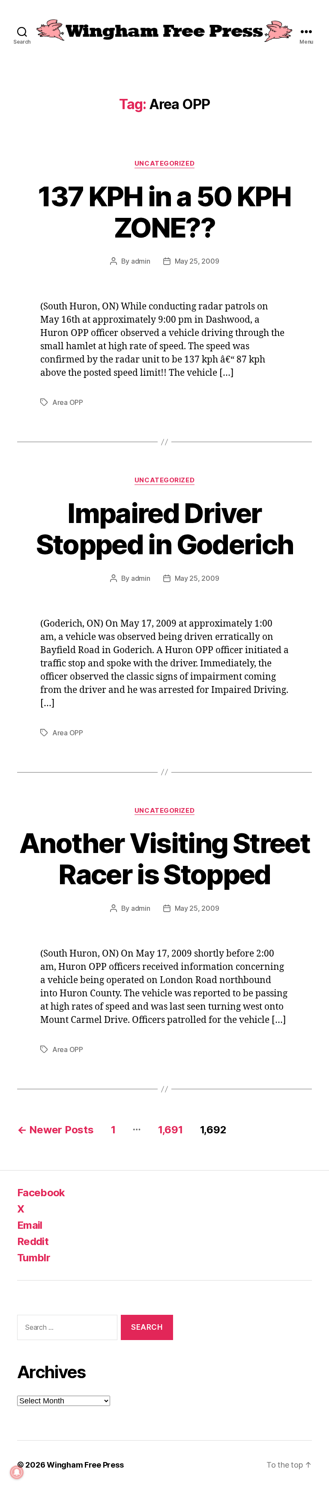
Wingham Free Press (85, 1464)
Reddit (32, 1241)
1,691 (170, 1129)
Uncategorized (164, 163)
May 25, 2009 (197, 261)
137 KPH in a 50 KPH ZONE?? (164, 212)
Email (29, 1225)
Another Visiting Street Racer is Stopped (164, 858)
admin (140, 261)
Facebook (41, 1192)
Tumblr (33, 1257)
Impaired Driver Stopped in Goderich (164, 528)
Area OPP (67, 402)
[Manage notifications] (17, 1472)
